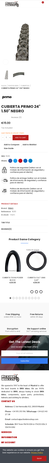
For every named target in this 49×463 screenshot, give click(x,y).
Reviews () (16, 117)
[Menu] (2, 4)
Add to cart (20, 137)
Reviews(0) (6, 229)
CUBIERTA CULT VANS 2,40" (36, 278)
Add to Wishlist (30, 144)
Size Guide (9, 148)
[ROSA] (41, 291)
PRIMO (10, 208)
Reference (6, 211)
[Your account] (46, 3)
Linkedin (25, 161)
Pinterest (20, 161)
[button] (3, 38)
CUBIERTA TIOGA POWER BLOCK (12, 278)
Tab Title (5, 222)
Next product (46, 87)
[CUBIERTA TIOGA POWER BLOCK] (12, 260)
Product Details (9, 204)
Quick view (17, 261)
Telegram (30, 161)
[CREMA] (36, 291)
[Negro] (32, 291)
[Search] (37, 3)
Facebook (10, 161)
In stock (5, 215)
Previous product (39, 87)
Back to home (42, 87)
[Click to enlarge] (5, 61)
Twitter (15, 161)
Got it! (39, 458)
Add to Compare (11, 144)
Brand (4, 208)
